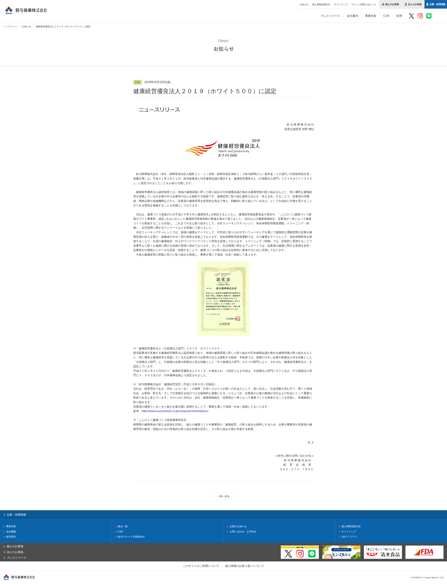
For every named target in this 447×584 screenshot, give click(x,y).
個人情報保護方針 (321, 4)
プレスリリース (330, 15)
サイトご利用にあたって (363, 4)
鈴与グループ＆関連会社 (131, 536)
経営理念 (11, 536)
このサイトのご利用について (201, 565)
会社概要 (11, 531)
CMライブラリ (349, 536)
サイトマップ (341, 4)
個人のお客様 (15, 546)
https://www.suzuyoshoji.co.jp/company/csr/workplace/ (175, 411)
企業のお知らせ (238, 526)
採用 (399, 15)
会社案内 (352, 15)
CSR (386, 15)
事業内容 (370, 15)
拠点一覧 (123, 526)
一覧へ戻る (223, 496)
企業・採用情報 (16, 514)
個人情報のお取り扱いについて (244, 565)
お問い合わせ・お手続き (243, 531)
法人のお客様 (15, 552)
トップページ (10, 26)
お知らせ (304, 4)
